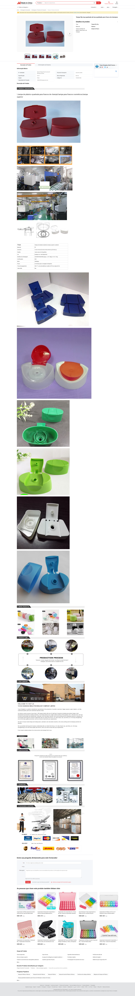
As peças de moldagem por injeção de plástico (52, 957)
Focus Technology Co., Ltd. (65, 989)
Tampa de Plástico (52, 974)
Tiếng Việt (99, 986)
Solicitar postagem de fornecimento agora (61, 882)
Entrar (116, 3)
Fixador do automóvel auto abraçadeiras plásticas (28, 959)
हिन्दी (86, 986)
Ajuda (102, 7)
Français (49, 986)
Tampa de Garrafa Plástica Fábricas (67, 974)
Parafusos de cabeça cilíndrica (84, 974)
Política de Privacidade (64, 985)
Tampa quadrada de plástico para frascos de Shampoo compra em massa (34, 977)
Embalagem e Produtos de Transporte (39, 10)
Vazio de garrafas (21, 954)
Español (38, 986)
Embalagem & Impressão (25, 10)
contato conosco (76, 12)
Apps (108, 7)
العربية (75, 986)
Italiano (60, 986)
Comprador (93, 7)
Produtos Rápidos (85, 985)
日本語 (82, 986)
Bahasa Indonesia (106, 986)
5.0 (101, 67)
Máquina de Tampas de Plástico (101, 974)
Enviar (28, 882)
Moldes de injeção (97, 957)
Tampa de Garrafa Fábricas (39, 974)
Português (44, 986)
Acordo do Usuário (54, 985)
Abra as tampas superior (22, 957)
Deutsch (64, 986)
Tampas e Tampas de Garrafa (53, 10)
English (34, 986)
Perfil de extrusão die (97, 954)
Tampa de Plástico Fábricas (24, 974)
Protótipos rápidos (72, 957)
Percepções (93, 985)
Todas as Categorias (23, 7)
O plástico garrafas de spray (48, 959)
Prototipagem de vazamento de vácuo (76, 959)
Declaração (47, 985)
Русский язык (54, 986)
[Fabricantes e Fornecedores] (24, 2)
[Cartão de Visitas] (116, 71)
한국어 (78, 986)
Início (18, 10)
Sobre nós (42, 985)
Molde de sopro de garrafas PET (100, 959)
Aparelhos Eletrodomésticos (74, 954)
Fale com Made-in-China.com (75, 985)
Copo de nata (45, 954)
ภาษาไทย (90, 986)
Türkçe (95, 986)
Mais (18, 980)
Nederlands (70, 986)
